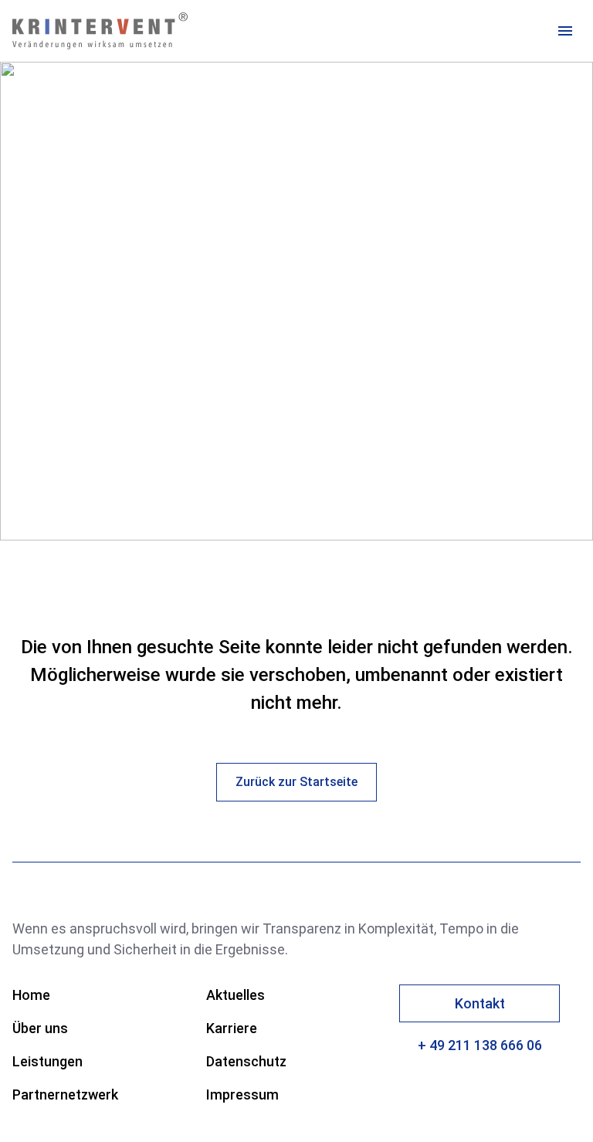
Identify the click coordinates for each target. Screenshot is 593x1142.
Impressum (242, 1094)
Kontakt (480, 1003)
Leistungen (47, 1061)
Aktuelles (235, 995)
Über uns (40, 1028)
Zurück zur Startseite (296, 781)
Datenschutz (246, 1061)
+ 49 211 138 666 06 (480, 1045)
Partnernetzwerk (65, 1094)
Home (31, 995)
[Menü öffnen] (565, 30)
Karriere (231, 1028)
